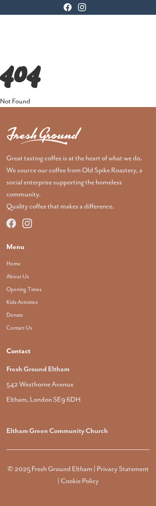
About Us (17, 276)
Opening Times (24, 289)
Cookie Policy (80, 480)
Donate (14, 314)
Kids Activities (22, 302)
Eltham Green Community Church (57, 430)
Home (13, 263)
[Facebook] (68, 7)
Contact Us (19, 327)
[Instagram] (82, 7)
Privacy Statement (123, 468)
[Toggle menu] (145, 31)
